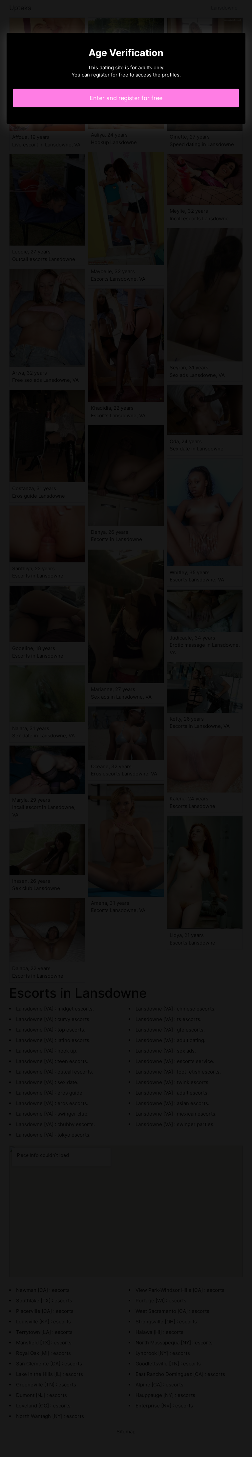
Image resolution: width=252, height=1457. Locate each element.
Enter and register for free (126, 98)
